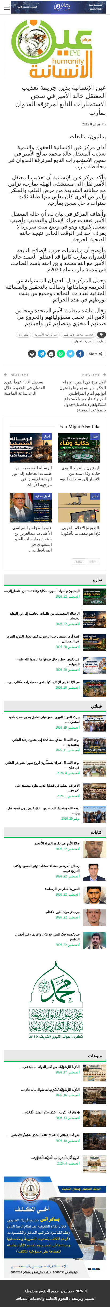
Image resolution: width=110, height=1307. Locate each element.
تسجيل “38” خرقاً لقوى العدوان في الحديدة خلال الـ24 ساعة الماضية (24, 387)
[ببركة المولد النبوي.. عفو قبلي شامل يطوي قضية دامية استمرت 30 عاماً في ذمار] (94, 723)
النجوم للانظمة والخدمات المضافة (42, 1299)
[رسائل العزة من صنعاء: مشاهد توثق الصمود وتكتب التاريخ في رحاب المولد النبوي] (94, 872)
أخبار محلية (42, 496)
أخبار (95, 436)
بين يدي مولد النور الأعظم (63, 912)
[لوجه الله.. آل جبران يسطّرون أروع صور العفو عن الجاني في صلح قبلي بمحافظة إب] (94, 768)
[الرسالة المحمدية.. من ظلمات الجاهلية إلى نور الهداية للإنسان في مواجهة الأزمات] (31, 448)
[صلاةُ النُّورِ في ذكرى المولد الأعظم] (94, 849)
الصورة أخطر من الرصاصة (62, 889)
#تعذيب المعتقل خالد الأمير (78, 334)
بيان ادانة (23, 334)
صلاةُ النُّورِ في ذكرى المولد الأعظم (57, 843)
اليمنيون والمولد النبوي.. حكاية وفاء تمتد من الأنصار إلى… (42, 591)
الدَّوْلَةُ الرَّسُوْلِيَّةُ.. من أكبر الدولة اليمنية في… (50, 1067)
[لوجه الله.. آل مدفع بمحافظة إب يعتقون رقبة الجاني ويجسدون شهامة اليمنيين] (94, 745)
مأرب (100, 341)
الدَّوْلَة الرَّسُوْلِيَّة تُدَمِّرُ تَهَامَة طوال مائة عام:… (50, 1090)
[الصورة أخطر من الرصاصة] (94, 895)
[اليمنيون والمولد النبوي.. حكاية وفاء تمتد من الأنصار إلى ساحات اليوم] (79, 448)
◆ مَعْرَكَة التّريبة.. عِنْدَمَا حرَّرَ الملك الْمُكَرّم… (51, 1112)
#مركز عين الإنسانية (45, 334)
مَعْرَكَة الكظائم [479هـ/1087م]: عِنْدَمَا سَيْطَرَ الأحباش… (44, 1135)
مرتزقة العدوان (82, 341)
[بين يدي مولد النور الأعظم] (94, 917)
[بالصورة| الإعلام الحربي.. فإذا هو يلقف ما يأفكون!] (79, 507)
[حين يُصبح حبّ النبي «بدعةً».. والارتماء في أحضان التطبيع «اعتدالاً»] (94, 940)
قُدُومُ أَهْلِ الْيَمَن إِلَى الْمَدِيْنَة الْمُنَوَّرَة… (55, 1158)
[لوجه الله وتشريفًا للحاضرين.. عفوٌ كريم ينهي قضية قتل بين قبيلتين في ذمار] (94, 814)
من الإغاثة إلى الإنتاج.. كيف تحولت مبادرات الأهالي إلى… (43, 682)
